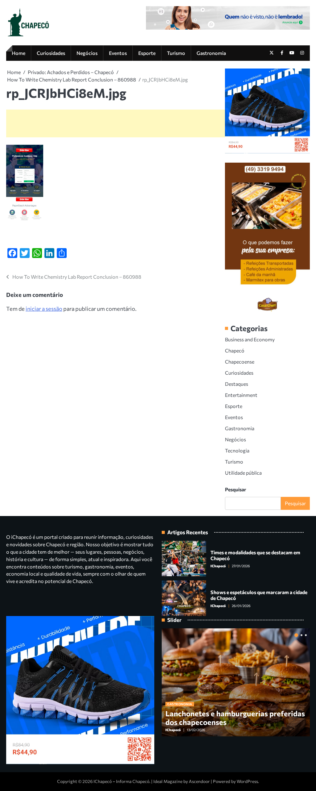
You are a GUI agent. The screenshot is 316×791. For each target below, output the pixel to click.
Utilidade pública (243, 473)
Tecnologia (237, 450)
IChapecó (218, 566)
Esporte (147, 53)
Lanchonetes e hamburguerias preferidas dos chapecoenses (235, 718)
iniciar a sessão (44, 308)
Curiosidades (51, 53)
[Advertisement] (118, 123)
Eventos (118, 53)
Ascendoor (199, 781)
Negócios (87, 53)
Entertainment (241, 395)
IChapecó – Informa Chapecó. (122, 781)
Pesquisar (235, 489)
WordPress (247, 781)
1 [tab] (296, 635)
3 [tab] (306, 635)
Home (18, 53)
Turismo (176, 53)
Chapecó (234, 350)
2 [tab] (301, 635)
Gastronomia (211, 53)
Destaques (236, 384)
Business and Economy (250, 339)
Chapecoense (239, 361)
